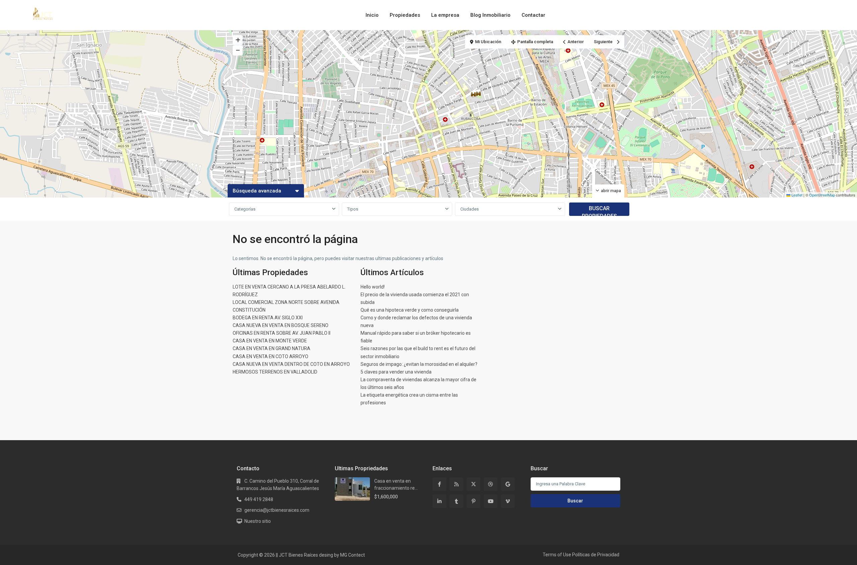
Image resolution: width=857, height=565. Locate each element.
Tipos (352, 209)
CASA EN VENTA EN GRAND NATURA (271, 348)
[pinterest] (473, 501)
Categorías (244, 209)
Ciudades (469, 209)
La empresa (445, 15)
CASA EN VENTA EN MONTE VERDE (270, 340)
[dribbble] (490, 484)
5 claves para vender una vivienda (396, 372)
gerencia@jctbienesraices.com (276, 510)
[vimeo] (508, 501)
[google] (508, 484)
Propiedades (405, 15)
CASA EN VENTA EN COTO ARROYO (270, 356)
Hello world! (373, 287)
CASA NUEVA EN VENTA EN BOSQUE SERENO (280, 325)
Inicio (372, 15)
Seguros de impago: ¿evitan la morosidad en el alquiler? (419, 364)
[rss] (456, 484)
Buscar (575, 500)
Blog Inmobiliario (490, 15)
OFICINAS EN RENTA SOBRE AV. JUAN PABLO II (281, 333)
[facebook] (439, 484)
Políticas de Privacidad (595, 554)
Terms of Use (557, 554)
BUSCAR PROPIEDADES (599, 210)
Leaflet (796, 194)
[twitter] (473, 484)
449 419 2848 (258, 499)
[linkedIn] (439, 501)
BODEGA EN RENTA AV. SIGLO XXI (268, 317)
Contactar (533, 15)
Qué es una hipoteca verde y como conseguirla (410, 310)
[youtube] (490, 501)
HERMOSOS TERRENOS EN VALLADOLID (275, 372)
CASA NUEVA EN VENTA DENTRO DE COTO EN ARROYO (291, 364)
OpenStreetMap (822, 194)
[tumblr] (456, 501)
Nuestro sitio (257, 521)
